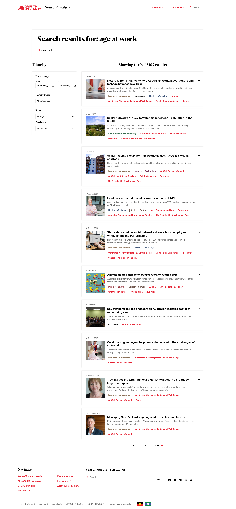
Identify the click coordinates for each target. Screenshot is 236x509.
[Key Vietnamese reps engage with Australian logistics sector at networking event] (95, 317)
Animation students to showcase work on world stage (142, 274)
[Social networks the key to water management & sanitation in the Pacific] (95, 126)
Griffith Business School (167, 101)
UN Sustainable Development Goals (125, 181)
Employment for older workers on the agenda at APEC (142, 198)
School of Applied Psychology (122, 258)
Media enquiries (65, 476)
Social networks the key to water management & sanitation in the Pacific (149, 119)
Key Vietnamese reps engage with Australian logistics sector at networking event (148, 310)
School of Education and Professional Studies (130, 215)
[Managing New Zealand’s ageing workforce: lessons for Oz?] (95, 425)
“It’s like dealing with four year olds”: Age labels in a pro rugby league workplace (148, 381)
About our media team (68, 486)
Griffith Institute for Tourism (122, 176)
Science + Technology (145, 171)
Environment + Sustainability (122, 133)
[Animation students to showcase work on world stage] (95, 283)
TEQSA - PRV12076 (96, 504)
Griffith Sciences (178, 133)
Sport (138, 400)
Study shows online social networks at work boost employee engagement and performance (146, 234)
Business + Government (119, 96)
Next (157, 445)
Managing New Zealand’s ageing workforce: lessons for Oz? (146, 417)
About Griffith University (30, 481)
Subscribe (23, 491)
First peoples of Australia (120, 504)
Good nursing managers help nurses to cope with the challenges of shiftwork (151, 344)
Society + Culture (139, 210)
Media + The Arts (116, 287)
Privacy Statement (26, 504)
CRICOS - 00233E (74, 504)
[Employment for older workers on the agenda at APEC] (95, 206)
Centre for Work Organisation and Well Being (130, 101)
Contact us (178, 7)
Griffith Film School (117, 292)
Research (187, 101)
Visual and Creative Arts (143, 292)
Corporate (140, 96)
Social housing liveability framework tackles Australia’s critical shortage (148, 157)
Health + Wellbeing (158, 96)
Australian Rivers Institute (153, 133)
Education (183, 210)
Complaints (57, 504)
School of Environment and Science (138, 139)
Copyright (43, 504)
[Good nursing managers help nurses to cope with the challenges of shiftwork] (95, 350)
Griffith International (132, 324)
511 (144, 445)
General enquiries (26, 486)
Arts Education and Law (162, 210)
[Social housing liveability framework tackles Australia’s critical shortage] (95, 164)
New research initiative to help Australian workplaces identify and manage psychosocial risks (150, 82)
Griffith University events (30, 476)
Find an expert (64, 481)
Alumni (174, 96)
